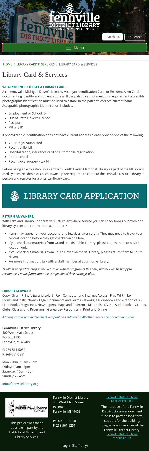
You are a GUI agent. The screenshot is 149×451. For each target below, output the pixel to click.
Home (7, 64)
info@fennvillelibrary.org (20, 384)
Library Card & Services (35, 64)
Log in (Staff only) (75, 445)
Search (138, 37)
